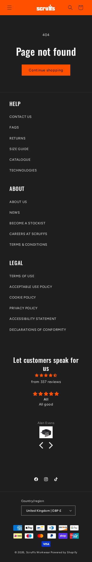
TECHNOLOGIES (23, 170)
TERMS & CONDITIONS (28, 245)
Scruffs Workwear (38, 552)
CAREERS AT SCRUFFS (28, 234)
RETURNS (17, 138)
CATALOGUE (19, 160)
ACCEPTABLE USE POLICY (30, 287)
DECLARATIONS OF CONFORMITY (37, 330)
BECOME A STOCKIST (27, 223)
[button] (9, 7)
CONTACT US (20, 117)
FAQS (14, 127)
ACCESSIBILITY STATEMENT (32, 319)
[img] (46, 375)
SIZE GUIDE (19, 149)
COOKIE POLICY (22, 297)
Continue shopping (46, 70)
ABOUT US (18, 202)
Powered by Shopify (64, 552)
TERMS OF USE (21, 276)
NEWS (14, 213)
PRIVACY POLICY (23, 308)
